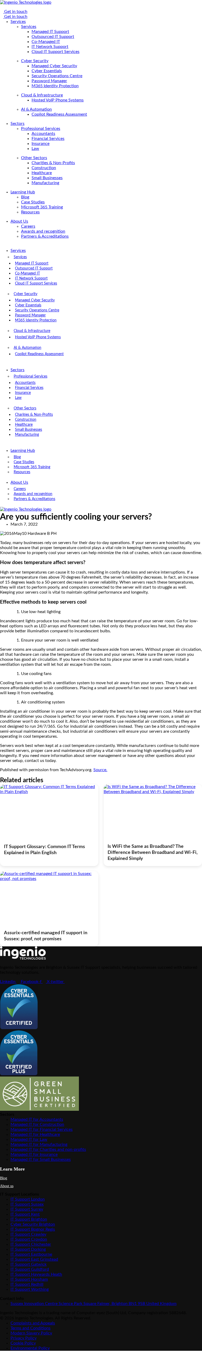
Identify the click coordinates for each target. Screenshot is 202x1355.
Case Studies (33, 202)
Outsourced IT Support (53, 37)
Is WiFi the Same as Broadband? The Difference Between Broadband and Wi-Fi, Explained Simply (153, 852)
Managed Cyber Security (54, 66)
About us (6, 1186)
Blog (25, 197)
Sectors (17, 123)
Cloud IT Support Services (55, 52)
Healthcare (42, 173)
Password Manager (49, 81)
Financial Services (48, 138)
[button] (64, 245)
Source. (100, 770)
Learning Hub (23, 192)
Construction (44, 168)
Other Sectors (34, 158)
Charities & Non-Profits (53, 163)
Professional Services (40, 128)
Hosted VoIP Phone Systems (58, 100)
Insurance (40, 143)
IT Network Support (50, 47)
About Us (19, 221)
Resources (30, 212)
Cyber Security (34, 61)
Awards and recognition (43, 231)
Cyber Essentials (47, 71)
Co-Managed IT (46, 42)
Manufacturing (45, 183)
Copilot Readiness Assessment (59, 114)
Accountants (43, 133)
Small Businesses (47, 178)
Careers (28, 226)
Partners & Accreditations (45, 236)
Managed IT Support (50, 32)
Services (18, 21)
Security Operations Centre (57, 76)
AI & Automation (36, 109)
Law (35, 148)
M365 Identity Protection (55, 86)
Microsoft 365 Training (42, 207)
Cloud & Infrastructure (42, 95)
